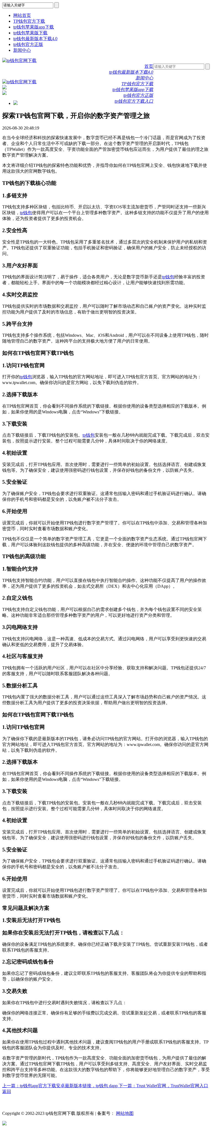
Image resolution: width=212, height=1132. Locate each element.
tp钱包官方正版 (28, 44)
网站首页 (22, 15)
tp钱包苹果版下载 (30, 32)
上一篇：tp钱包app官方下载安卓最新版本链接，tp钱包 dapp (60, 1085)
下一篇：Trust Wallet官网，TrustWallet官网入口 (163, 1085)
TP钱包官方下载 (29, 21)
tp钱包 (26, 212)
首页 (148, 66)
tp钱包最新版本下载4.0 (35, 38)
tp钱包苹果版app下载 (33, 27)
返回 (6, 1091)
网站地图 (125, 1113)
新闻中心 (22, 50)
